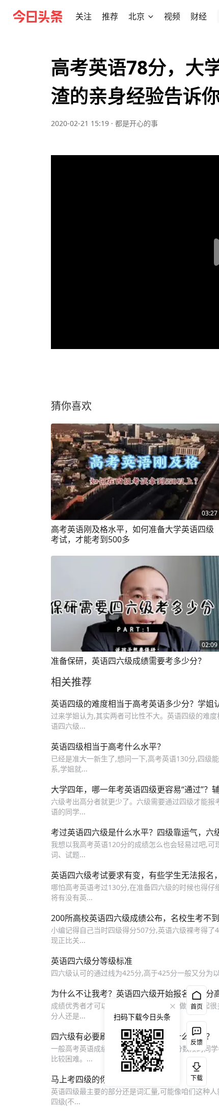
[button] (83, 16)
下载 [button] (194, 1069)
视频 (172, 16)
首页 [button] (196, 1006)
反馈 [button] (196, 1042)
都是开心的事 (136, 123)
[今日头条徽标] (37, 16)
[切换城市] (151, 16)
